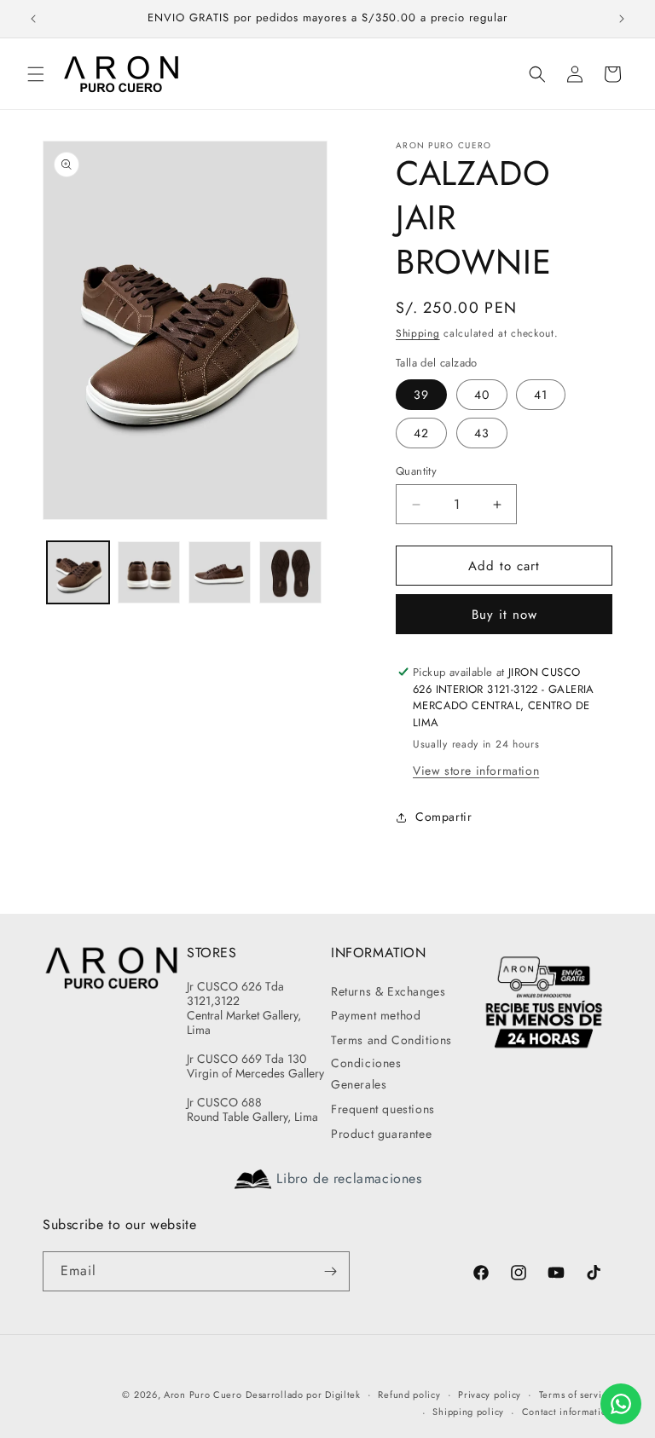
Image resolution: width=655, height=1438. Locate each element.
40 (482, 394)
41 (541, 394)
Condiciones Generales (366, 1073)
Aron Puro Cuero (203, 1394)
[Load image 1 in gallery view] (78, 572)
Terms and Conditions (391, 1039)
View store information (476, 770)
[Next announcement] (622, 19)
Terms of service (575, 1394)
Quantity (416, 471)
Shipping (418, 333)
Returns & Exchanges (388, 991)
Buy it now (504, 614)
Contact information (567, 1411)
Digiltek (343, 1394)
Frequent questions (383, 1108)
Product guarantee (381, 1133)
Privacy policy (489, 1394)
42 (421, 433)
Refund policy (409, 1394)
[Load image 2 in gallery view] (149, 572)
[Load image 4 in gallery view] (290, 572)
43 (482, 433)
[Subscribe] (330, 1271)
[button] (36, 74)
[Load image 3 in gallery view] (219, 572)
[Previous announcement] (33, 19)
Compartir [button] (443, 816)
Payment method (375, 1015)
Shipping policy (468, 1411)
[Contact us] (620, 1403)
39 (421, 394)
